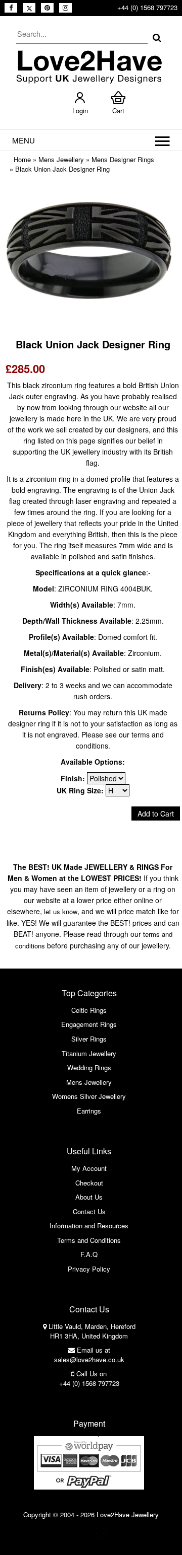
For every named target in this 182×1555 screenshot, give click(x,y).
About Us (89, 1197)
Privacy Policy (89, 1269)
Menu (23, 140)
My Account (89, 1168)
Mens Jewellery (61, 159)
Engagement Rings (89, 1024)
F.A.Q (89, 1254)
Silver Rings (89, 1039)
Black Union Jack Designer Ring (62, 169)
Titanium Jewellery (89, 1053)
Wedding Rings (89, 1067)
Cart (118, 110)
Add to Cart (156, 813)
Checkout (89, 1183)
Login (80, 110)
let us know (60, 911)
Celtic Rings (89, 1010)
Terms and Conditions (89, 1240)
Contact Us (89, 1211)
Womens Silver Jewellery (89, 1096)
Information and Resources (89, 1225)
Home (22, 159)
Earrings (89, 1111)
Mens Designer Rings (123, 159)
